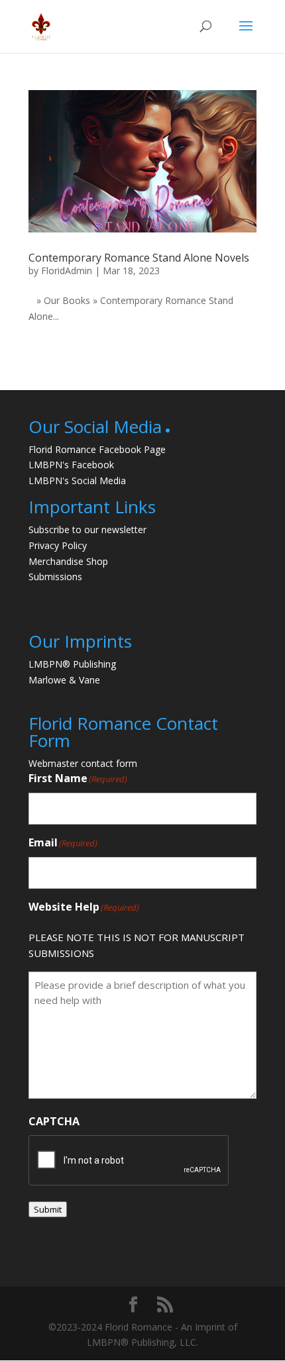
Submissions (55, 576)
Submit (48, 1209)
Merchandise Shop (68, 561)
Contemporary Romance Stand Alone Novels (138, 257)
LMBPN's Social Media (77, 480)
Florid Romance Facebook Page (97, 449)
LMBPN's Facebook (71, 464)
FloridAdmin (66, 270)
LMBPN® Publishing (72, 664)
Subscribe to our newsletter (87, 529)
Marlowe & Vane (64, 680)
